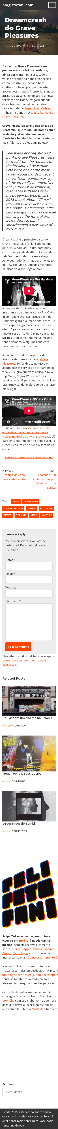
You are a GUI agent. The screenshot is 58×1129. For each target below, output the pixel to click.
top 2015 (21, 515)
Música (37, 949)
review (7, 515)
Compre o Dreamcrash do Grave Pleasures (29, 457)
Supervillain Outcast (38, 108)
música (9, 46)
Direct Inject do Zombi (18, 823)
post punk (46, 508)
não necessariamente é (41, 957)
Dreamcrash (31, 501)
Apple (27, 949)
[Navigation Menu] (52, 5)
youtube (47, 515)
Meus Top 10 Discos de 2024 (22, 773)
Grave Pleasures (13, 508)
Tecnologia (20, 953)
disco (16, 501)
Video (34, 515)
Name (10, 560)
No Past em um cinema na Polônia (27, 718)
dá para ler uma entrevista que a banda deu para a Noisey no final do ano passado (25, 432)
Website (10, 587)
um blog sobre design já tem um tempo (29, 975)
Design (6, 725)
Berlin (23, 940)
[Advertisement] (29, 1046)
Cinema (48, 949)
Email (10, 574)
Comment (13, 601)
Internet (16, 949)
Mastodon (38, 1009)
